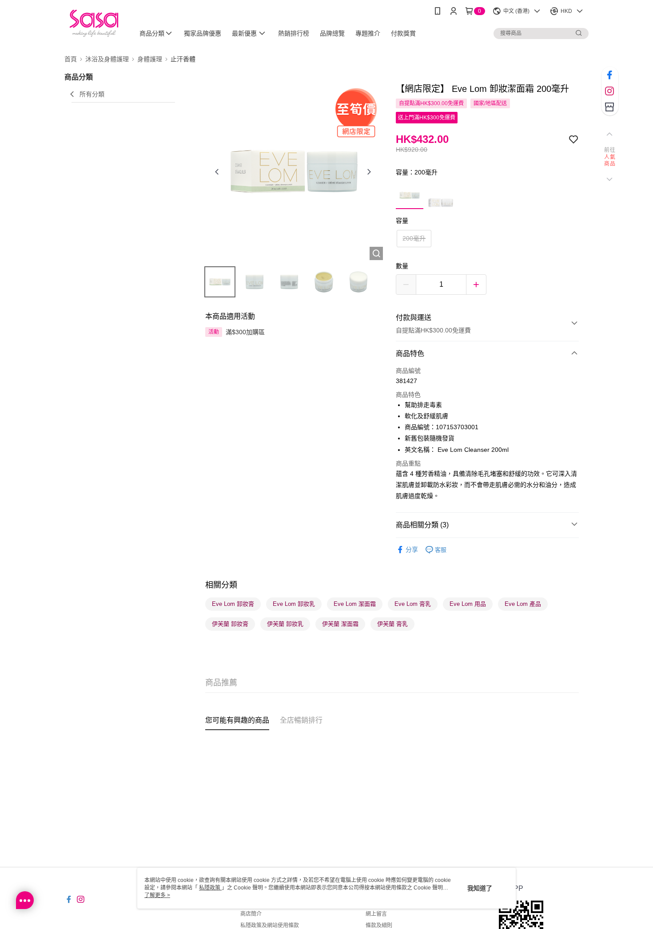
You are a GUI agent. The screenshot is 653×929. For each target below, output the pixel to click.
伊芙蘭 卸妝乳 (285, 624)
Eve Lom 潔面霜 (355, 604)
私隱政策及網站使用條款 (269, 925)
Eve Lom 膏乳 (412, 604)
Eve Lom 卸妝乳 (294, 604)
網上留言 (376, 914)
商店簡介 (251, 914)
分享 (412, 549)
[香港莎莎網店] (93, 23)
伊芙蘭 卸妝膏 (230, 624)
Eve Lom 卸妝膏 (233, 604)
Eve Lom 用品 (468, 604)
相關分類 (221, 585)
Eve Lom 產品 (523, 604)
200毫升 (414, 238)
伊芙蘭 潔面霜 (340, 624)
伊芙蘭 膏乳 (392, 624)
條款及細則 (379, 925)
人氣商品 (609, 160)
